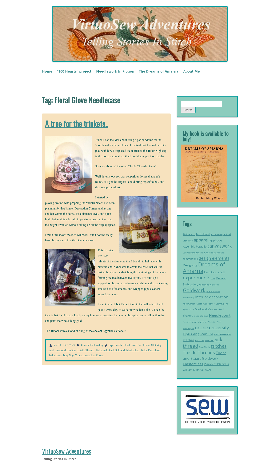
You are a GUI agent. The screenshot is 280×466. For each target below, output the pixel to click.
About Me (191, 71)
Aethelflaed (203, 234)
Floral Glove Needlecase (136, 345)
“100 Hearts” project (74, 71)
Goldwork (194, 290)
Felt (213, 278)
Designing (190, 265)
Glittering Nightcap (209, 284)
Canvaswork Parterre (193, 252)
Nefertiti (212, 322)
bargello (201, 246)
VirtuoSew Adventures (66, 450)
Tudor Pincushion (150, 350)
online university (212, 328)
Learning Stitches (205, 303)
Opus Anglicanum (198, 334)
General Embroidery (92, 345)
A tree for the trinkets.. (76, 123)
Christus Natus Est (214, 252)
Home (47, 71)
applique (215, 240)
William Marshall (193, 370)
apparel (201, 240)
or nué (199, 340)
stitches (218, 346)
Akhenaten (216, 234)
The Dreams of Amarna (158, 71)
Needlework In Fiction (115, 71)
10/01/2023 (68, 345)
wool (208, 370)
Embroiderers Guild (214, 272)
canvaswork (219, 246)
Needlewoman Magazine (195, 322)
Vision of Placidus (216, 364)
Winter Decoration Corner (89, 355)
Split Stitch (204, 346)
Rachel (57, 345)
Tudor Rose (55, 355)
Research (209, 340)
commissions (190, 259)
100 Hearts (189, 234)
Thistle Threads (85, 350)
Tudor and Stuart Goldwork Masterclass (117, 350)
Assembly (189, 246)
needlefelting (201, 315)
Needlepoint (219, 315)
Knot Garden (189, 303)
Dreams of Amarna (204, 268)
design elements (214, 258)
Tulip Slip (68, 355)
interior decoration (66, 350)
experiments (115, 345)
